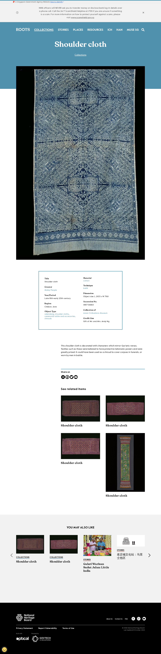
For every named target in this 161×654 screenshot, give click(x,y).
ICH (110, 29)
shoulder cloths (62, 314)
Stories (63, 29)
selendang (49, 314)
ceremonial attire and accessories (60, 316)
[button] (149, 555)
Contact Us (118, 619)
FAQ (126, 619)
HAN (119, 29)
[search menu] (143, 28)
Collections (44, 29)
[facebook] (133, 618)
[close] (143, 13)
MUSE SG (133, 29)
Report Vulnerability (47, 628)
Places (78, 29)
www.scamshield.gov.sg (82, 18)
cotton (86, 281)
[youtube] (144, 618)
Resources (95, 29)
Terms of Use (68, 628)
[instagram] (138, 618)
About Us (109, 619)
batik (85, 288)
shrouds (48, 319)
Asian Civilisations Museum (95, 313)
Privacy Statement (24, 628)
